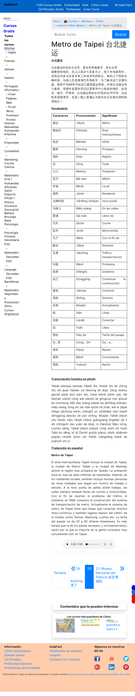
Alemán (9, 69)
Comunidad (71, 5)
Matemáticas (12, 175)
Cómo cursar (99, 5)
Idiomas (9, 48)
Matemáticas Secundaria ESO (12, 257)
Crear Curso (91, 9)
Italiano (9, 77)
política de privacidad (99, 674)
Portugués (11, 86)
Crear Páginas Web (11, 98)
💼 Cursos (71, 21)
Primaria (9, 236)
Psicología (11, 224)
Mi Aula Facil (123, 5)
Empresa (10, 134)
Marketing (11, 159)
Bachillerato (12, 281)
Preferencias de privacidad (22, 668)
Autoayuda (11, 130)
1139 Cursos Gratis (49, 5)
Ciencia (9, 167)
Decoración (12, 209)
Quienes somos (14, 655)
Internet (9, 123)
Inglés (12, 52)
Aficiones (10, 187)
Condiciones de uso (78, 674)
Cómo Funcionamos (17, 651)
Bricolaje (10, 217)
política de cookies (121, 674)
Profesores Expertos (18, 663)
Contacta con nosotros (64, 659)
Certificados (12, 659)
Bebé (7, 220)
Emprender (11, 142)
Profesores (73, 9)
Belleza (9, 213)
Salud (8, 190)
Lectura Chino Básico (71, 25)
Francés (9, 61)
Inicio (7, 18)
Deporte (9, 194)
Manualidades (13, 127)
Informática (12, 90)
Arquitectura (12, 314)
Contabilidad (12, 151)
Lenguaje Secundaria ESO (12, 274)
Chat (85, 5)
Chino (99, 21)
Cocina (9, 163)
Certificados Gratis (51, 9)
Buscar (120, 34)
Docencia (10, 206)
